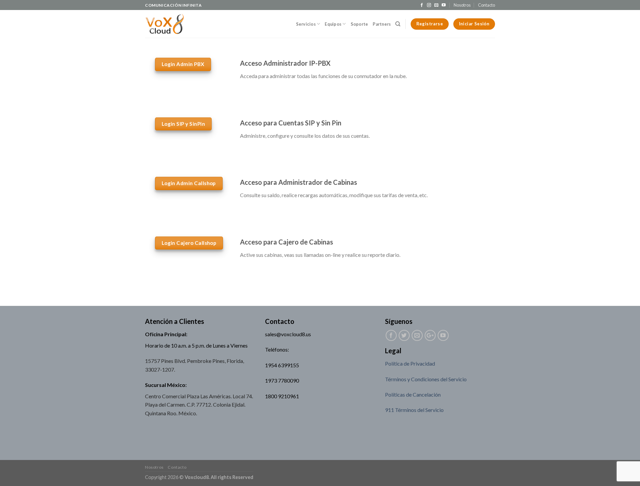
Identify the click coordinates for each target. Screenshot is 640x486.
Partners (382, 24)
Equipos (333, 24)
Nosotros (462, 5)
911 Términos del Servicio (414, 410)
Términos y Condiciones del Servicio (426, 379)
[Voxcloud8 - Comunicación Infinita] (164, 24)
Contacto (486, 5)
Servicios (306, 24)
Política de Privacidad (410, 363)
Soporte (359, 24)
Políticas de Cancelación (413, 394)
